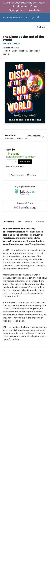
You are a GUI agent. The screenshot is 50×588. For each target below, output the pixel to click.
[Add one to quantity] (15, 161)
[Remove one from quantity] (8, 161)
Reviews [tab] (40, 221)
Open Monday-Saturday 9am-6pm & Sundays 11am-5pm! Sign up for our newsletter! (25, 6)
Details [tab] (28, 221)
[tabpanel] (25, 287)
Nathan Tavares (11, 43)
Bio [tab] (19, 221)
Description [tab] (8, 221)
